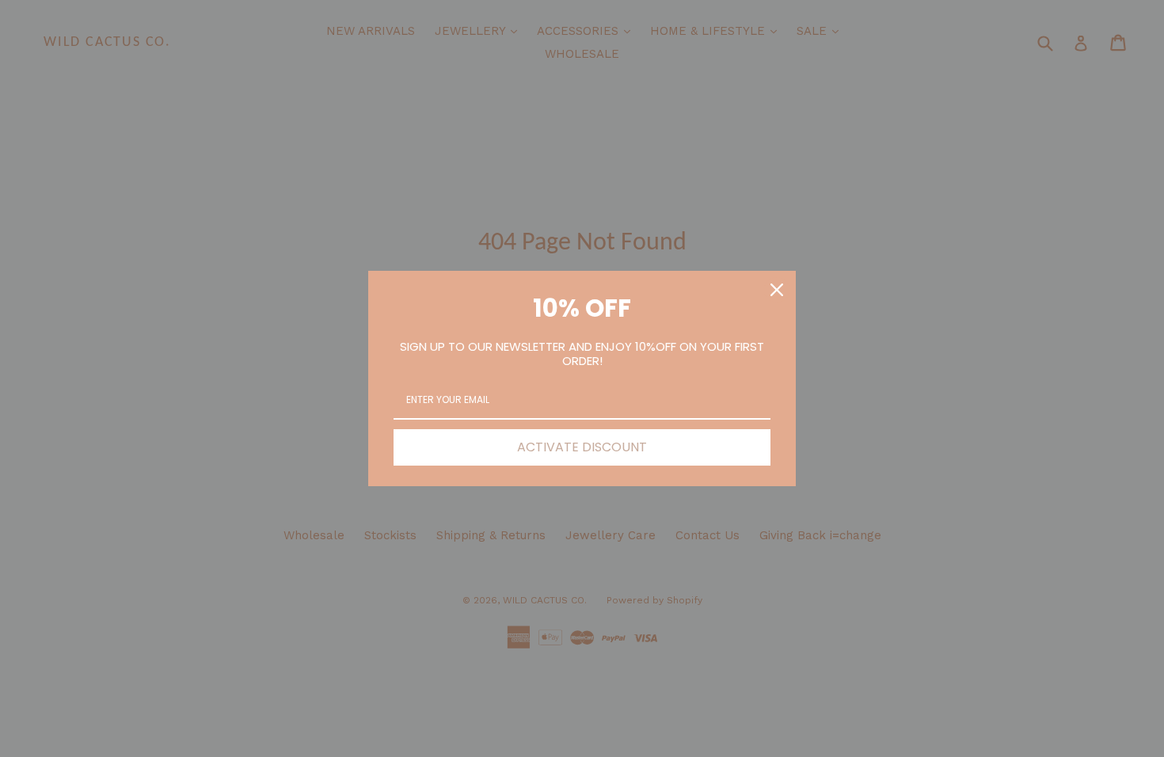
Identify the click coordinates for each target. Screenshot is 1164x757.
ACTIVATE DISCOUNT (582, 447)
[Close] (777, 290)
